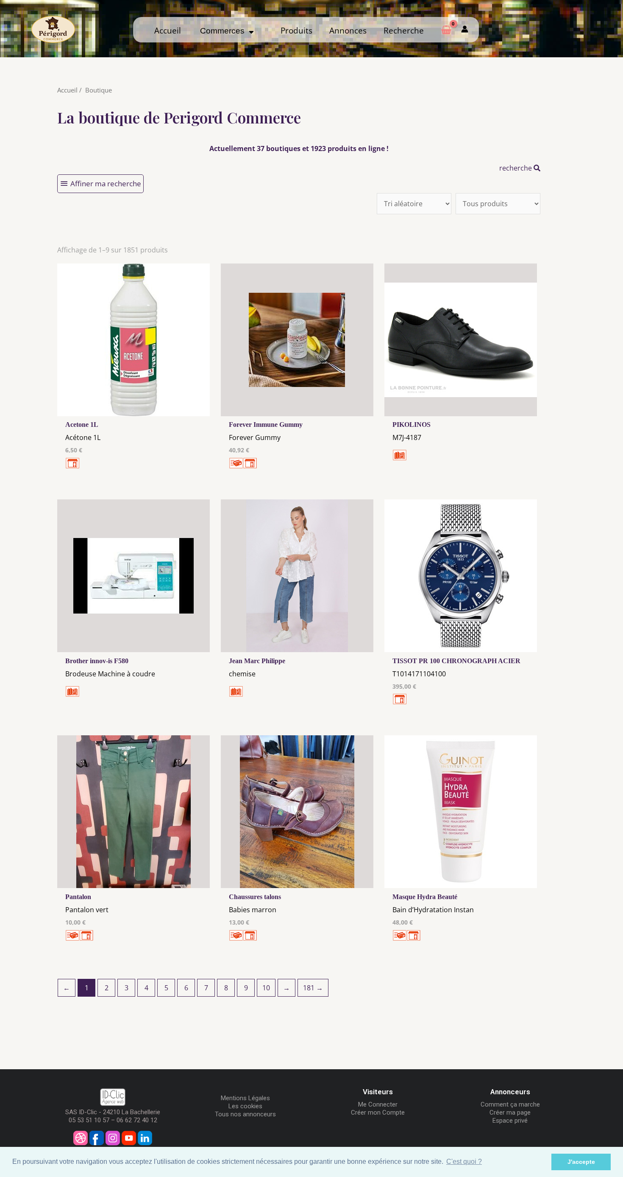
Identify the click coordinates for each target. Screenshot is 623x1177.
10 (266, 987)
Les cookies (245, 1106)
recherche (516, 168)
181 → (313, 987)
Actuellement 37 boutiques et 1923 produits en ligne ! (299, 148)
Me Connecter (378, 1104)
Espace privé (510, 1120)
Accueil (167, 30)
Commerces (224, 30)
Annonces (348, 30)
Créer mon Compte (378, 1112)
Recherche (404, 30)
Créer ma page (510, 1112)
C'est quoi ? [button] (464, 1161)
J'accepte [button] (581, 1161)
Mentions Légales (245, 1098)
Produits (296, 30)
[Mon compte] (464, 29)
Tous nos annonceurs (245, 1114)
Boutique (98, 90)
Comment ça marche (510, 1104)
